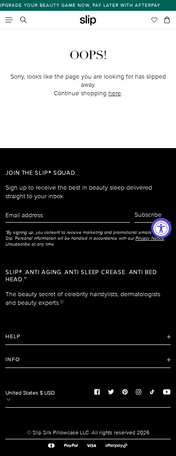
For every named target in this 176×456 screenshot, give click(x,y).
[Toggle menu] (9, 20)
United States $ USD (30, 393)
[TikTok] (152, 392)
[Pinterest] (125, 392)
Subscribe (148, 215)
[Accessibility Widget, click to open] (161, 228)
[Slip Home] (88, 20)
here (114, 93)
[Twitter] (111, 392)
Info (12, 359)
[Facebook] (97, 392)
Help (12, 336)
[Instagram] (138, 392)
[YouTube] (167, 392)
